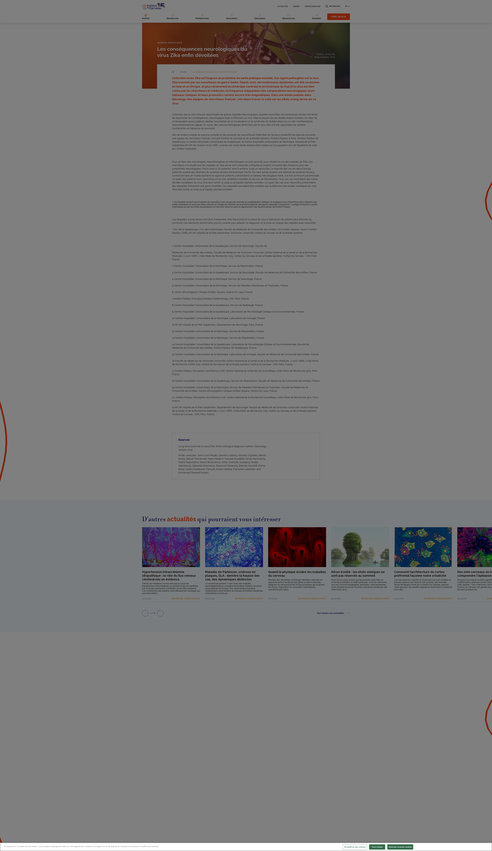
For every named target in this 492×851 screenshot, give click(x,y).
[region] (246, 847)
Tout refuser (377, 847)
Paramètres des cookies (355, 847)
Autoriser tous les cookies (400, 847)
